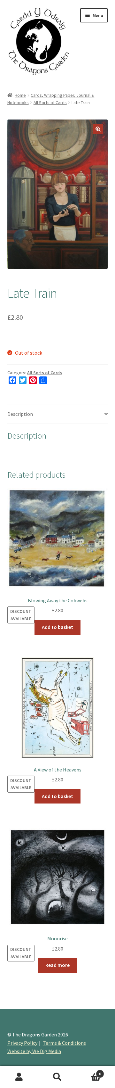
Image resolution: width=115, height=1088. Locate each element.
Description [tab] (20, 414)
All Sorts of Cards (50, 102)
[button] (98, 129)
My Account (19, 1077)
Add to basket (57, 627)
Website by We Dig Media (34, 1051)
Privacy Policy (22, 1043)
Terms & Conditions (64, 1043)
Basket (89, 1071)
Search (57, 1077)
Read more (57, 965)
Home (20, 95)
